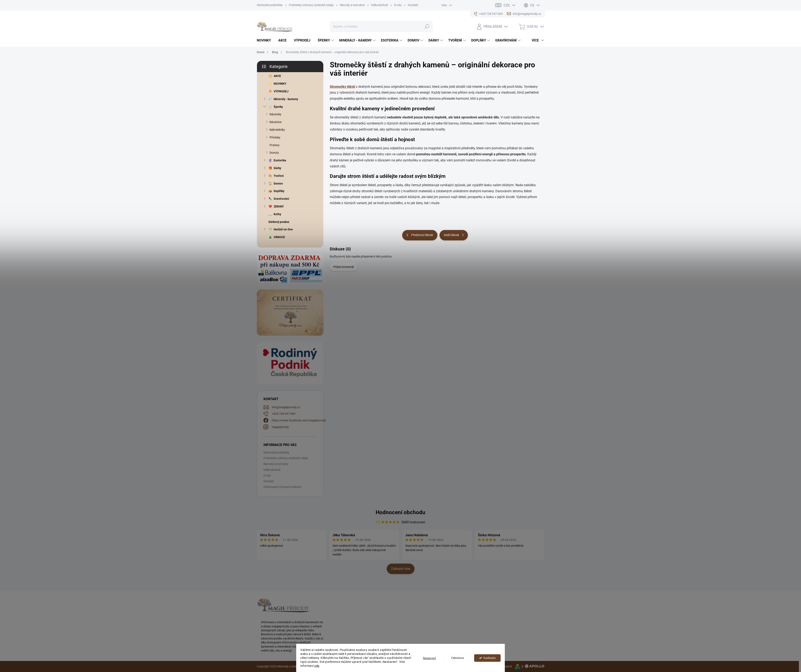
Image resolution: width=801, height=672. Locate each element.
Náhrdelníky (277, 129)
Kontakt (413, 5)
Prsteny (275, 145)
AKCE (277, 76)
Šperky (278, 106)
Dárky (277, 168)
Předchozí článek (422, 235)
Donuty (274, 152)
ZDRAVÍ (278, 206)
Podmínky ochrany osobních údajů (311, 5)
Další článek (451, 235)
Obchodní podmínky (270, 5)
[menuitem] (265, 40)
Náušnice (276, 122)
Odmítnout (457, 657)
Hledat (427, 26)
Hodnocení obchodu (400, 512)
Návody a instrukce (352, 5)
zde (316, 665)
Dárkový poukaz (278, 222)
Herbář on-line (283, 229)
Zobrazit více (400, 569)
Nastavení (429, 658)
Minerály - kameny (286, 99)
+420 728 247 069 (283, 413)
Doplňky (279, 191)
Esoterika (280, 160)
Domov (278, 183)
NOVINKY (280, 83)
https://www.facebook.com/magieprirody (299, 420)
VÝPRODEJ (281, 91)
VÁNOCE (279, 237)
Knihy (277, 214)
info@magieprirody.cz (286, 407)
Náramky (275, 114)
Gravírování (281, 198)
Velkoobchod (379, 5)
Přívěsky (275, 137)
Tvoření (279, 175)
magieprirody (280, 427)
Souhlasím (489, 657)
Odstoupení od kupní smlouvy (282, 487)
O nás (398, 5)
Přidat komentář (343, 267)
